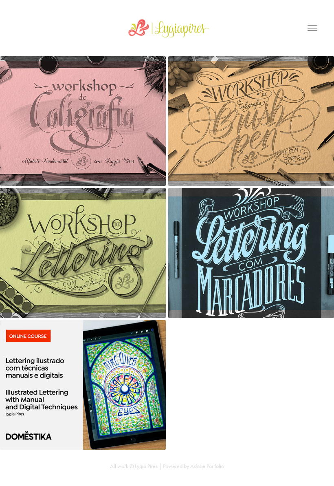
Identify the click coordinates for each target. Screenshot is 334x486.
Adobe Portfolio (207, 466)
